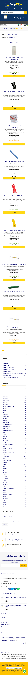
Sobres (3, 645)
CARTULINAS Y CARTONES (8, 406)
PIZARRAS (5, 474)
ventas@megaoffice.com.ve (9, 586)
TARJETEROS (5, 498)
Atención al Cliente (8, 8)
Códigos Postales (22, 658)
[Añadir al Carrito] (11, 58)
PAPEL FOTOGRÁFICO (7, 371)
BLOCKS (4, 394)
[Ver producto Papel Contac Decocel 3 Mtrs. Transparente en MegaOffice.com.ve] (16, 126)
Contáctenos (19, 654)
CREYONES (5, 418)
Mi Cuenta (16, 8)
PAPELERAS (5, 462)
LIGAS (4, 454)
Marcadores (5, 521)
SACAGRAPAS (6, 482)
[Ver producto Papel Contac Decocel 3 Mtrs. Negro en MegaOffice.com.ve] (16, 92)
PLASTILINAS (5, 476)
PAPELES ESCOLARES (7, 375)
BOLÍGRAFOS (5, 396)
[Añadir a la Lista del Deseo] (14, 58)
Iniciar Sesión (8, 654)
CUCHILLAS (5, 420)
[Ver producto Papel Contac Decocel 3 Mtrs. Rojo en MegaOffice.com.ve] (16, 196)
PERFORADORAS (6, 468)
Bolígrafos (5, 524)
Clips (23, 643)
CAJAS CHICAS (6, 400)
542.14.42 (14, 583)
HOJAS (4, 442)
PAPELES (4, 464)
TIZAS (4, 506)
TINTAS (4, 502)
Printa (17, 42)
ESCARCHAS (5, 428)
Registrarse (13, 654)
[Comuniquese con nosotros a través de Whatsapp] (14, 18)
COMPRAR (14, 75)
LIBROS (4, 450)
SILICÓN (4, 490)
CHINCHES (5, 408)
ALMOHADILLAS (6, 390)
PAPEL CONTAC (6, 365)
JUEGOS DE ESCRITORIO (8, 444)
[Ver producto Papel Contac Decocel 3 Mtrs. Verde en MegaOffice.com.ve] (16, 292)
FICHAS (4, 432)
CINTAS (4, 410)
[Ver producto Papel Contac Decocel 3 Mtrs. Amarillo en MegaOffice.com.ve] (16, 230)
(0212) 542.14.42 (20, 18)
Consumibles (4, 620)
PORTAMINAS (5, 478)
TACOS (4, 496)
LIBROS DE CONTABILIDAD (8, 452)
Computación (4, 622)
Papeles (12, 28)
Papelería (6, 28)
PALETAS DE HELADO (7, 460)
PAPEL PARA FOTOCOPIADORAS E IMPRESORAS (13, 373)
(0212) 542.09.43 (20, 17)
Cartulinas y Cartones (16, 521)
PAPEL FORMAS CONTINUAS (8, 369)
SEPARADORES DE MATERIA (8, 488)
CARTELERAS (5, 404)
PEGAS (4, 466)
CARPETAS (5, 402)
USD (21, 8)
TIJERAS (4, 500)
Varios (2, 626)
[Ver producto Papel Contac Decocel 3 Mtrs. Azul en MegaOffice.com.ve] (16, 161)
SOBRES (4, 492)
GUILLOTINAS (5, 440)
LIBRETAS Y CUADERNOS (8, 448)
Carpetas (11, 516)
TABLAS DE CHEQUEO (7, 494)
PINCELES (5, 470)
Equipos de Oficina (5, 624)
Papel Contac (18, 28)
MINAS (4, 458)
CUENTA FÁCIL (6, 422)
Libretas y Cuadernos (7, 519)
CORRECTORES (6, 416)
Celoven (11, 42)
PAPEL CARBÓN (6, 363)
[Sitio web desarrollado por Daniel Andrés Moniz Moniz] (10, 668)
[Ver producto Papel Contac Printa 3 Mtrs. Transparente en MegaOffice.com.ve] (16, 264)
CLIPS (4, 412)
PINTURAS (5, 472)
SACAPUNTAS (5, 484)
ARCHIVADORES (6, 392)
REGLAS (4, 480)
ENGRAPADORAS (6, 426)
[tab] (3, 34)
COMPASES (5, 414)
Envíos (16, 656)
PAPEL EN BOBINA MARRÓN (8, 367)
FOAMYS (4, 434)
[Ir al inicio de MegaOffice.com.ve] (1, 28)
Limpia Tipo (17, 519)
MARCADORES (6, 456)
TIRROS (4, 504)
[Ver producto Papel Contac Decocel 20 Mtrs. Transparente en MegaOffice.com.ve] (16, 58)
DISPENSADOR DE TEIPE (8, 424)
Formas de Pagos (11, 656)
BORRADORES (6, 398)
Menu (3, 22)
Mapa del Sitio (15, 658)
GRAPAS (4, 438)
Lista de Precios (4, 629)
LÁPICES (4, 446)
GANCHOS (5, 436)
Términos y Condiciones (7, 658)
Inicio (3, 654)
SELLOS (4, 486)
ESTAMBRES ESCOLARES (8, 430)
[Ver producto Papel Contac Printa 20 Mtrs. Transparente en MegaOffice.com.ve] (16, 326)
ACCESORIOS (5, 388)
